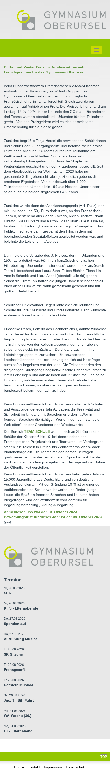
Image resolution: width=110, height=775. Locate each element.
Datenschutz (76, 767)
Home (19, 767)
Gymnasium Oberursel (61, 20)
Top (103, 757)
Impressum (53, 767)
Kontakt (34, 767)
